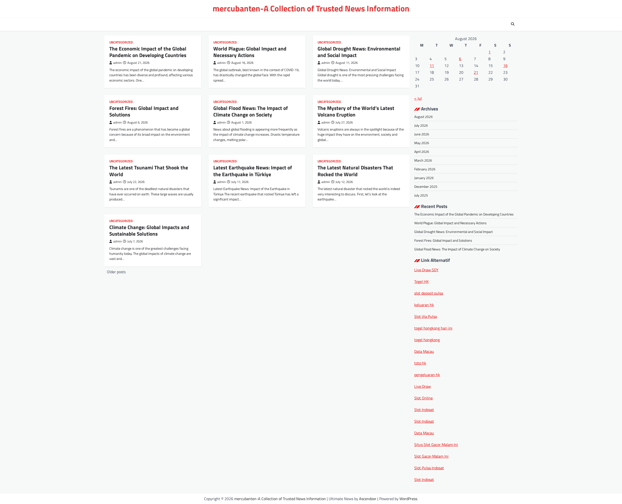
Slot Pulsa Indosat (429, 468)
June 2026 (421, 134)
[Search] (512, 24)
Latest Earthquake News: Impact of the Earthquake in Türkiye (252, 171)
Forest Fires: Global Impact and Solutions (144, 111)
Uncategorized (121, 42)
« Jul (418, 98)
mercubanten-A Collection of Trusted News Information (311, 8)
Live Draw (422, 386)
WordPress (408, 499)
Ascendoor (367, 499)
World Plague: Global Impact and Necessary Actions (249, 52)
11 (432, 65)
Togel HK (421, 281)
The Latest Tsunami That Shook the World (148, 171)
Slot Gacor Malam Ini (431, 456)
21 (476, 72)
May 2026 (421, 142)
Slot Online (423, 398)
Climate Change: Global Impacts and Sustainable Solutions (149, 230)
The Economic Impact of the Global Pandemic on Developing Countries (147, 52)
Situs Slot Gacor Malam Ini (436, 444)
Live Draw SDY (426, 270)
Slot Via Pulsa (425, 316)
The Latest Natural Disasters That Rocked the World (355, 171)
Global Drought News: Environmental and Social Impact (359, 52)
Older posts (116, 272)
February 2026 (424, 169)
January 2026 (424, 177)
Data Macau (424, 351)
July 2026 (421, 125)
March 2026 (423, 160)
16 (505, 65)
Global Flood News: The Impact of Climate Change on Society (250, 111)
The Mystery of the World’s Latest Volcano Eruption (356, 111)
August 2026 (423, 116)
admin (117, 62)
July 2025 (421, 195)
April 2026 (421, 151)
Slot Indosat (424, 410)
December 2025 (425, 186)
